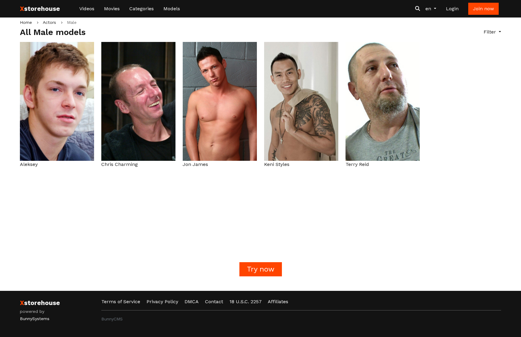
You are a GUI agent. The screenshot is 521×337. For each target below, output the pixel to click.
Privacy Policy (162, 301)
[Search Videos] (417, 8)
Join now (483, 8)
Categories (141, 8)
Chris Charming (119, 164)
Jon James (195, 164)
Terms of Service (120, 301)
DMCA (192, 301)
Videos (86, 8)
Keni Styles (276, 164)
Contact (214, 301)
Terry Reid (357, 164)
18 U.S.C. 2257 (245, 301)
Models (171, 8)
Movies (112, 8)
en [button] (429, 8)
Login (452, 8)
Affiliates (278, 301)
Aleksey (29, 164)
